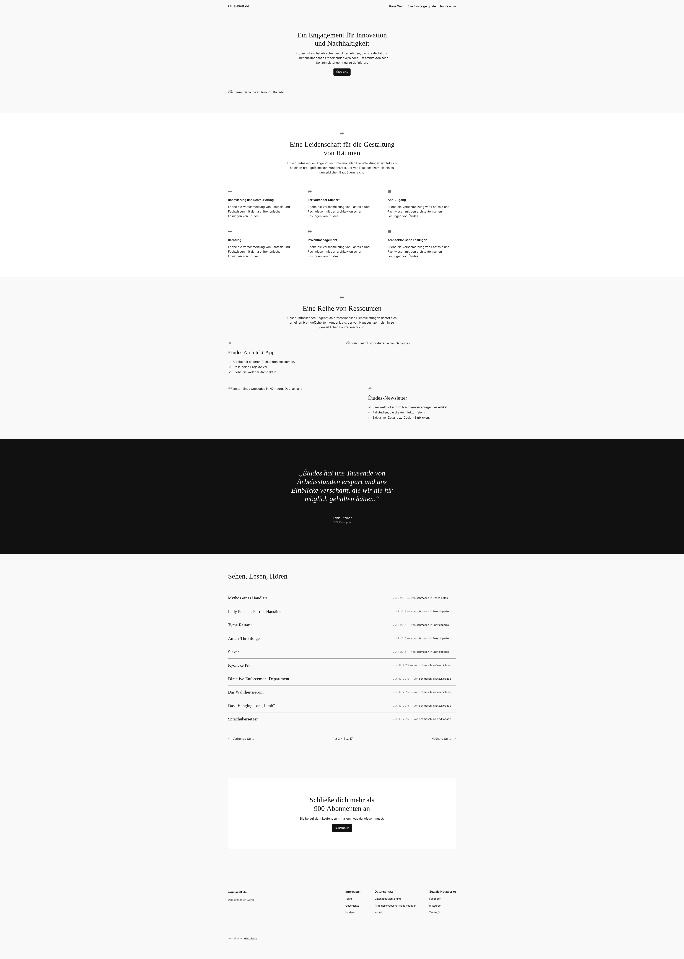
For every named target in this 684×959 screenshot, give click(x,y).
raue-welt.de (238, 6)
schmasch (422, 597)
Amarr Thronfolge (244, 638)
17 (351, 738)
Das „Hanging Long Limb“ (251, 705)
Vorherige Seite (241, 738)
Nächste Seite (443, 738)
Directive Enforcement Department (258, 678)
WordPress (250, 938)
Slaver (233, 651)
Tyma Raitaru (240, 625)
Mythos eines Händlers (248, 598)
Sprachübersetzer (243, 719)
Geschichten (440, 597)
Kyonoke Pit (239, 665)
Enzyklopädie (441, 611)
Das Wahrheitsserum (246, 692)
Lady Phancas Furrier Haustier (254, 611)
